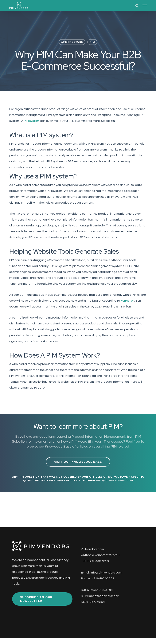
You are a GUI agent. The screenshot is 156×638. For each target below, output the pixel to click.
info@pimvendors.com (106, 572)
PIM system (32, 120)
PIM (92, 42)
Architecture (72, 42)
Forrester (127, 300)
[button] (144, 6)
